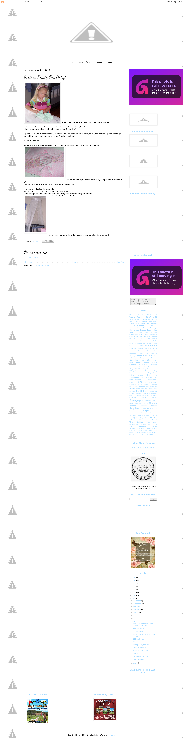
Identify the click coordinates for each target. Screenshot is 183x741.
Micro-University (140, 386)
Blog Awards (134, 330)
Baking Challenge (141, 323)
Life (140, 382)
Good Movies (153, 364)
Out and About (135, 395)
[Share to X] (48, 241)
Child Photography (135, 337)
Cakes (154, 330)
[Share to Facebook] (50, 241)
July (135, 615)
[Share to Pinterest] (53, 241)
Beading (154, 323)
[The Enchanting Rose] (143, 567)
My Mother (153, 391)
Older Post (120, 262)
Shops (142, 418)
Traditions (148, 428)
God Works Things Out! (141, 648)
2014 (134, 584)
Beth (151, 326)
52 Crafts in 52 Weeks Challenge (143, 316)
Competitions (133, 341)
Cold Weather (152, 338)
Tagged (150, 424)
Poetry (154, 400)
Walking (131, 432)
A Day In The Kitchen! (140, 650)
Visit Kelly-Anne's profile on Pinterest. (143, 447)
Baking (131, 323)
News (155, 393)
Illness (155, 375)
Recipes (154, 406)
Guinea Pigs (143, 367)
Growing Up (133, 367)
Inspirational (134, 377)
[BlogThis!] (46, 241)
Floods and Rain (143, 351)
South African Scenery (142, 420)
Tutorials (154, 428)
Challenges (153, 334)
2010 (134, 595)
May (135, 621)
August (136, 612)
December (137, 601)
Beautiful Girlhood (136, 326)
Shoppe (100, 62)
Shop (137, 418)
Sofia (131, 420)
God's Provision (142, 365)
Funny (142, 358)
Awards (131, 321)
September (137, 610)
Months (154, 386)
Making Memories (144, 384)
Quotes (153, 403)
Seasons (154, 411)
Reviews (150, 408)
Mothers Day (137, 653)
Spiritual (140, 422)
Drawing (145, 343)
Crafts (149, 341)
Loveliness (132, 384)
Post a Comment (32, 258)
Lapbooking (132, 382)
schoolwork (132, 437)
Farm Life (133, 351)
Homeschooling (134, 373)
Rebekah (143, 406)
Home (72, 62)
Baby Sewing (153, 321)
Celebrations (144, 334)
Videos (145, 430)
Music (142, 388)
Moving (138, 388)
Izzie (142, 377)
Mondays (149, 386)
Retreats (143, 408)
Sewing (132, 418)
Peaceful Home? (139, 628)
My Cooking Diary (151, 388)
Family (153, 348)
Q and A (145, 403)
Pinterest (148, 400)
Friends (139, 356)
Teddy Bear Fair (138, 659)
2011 (134, 592)
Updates (132, 430)
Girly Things (135, 362)
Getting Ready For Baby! (141, 645)
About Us (146, 319)
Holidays (149, 369)
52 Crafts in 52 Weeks (136, 315)
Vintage (150, 430)
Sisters (153, 417)
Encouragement (148, 345)
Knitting (154, 379)
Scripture (146, 411)
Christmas (146, 337)
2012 (134, 590)
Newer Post (28, 262)
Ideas (148, 375)
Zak (156, 435)
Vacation (139, 430)
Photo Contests (149, 398)
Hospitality (140, 375)
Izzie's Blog (149, 377)
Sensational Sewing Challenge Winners (143, 415)
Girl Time (154, 360)
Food (151, 351)
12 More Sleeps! (138, 639)
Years (151, 435)
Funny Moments (151, 358)
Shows (147, 418)
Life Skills (148, 382)
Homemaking (153, 371)
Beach (149, 323)
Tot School (140, 428)
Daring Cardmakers (135, 343)
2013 (134, 587)
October (136, 607)
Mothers (132, 388)
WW (155, 430)
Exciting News (143, 349)
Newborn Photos (148, 393)
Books (149, 330)
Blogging (143, 330)
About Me (138, 319)
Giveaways (146, 362)
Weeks (137, 433)
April (135, 663)
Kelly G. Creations (146, 379)
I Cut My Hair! (137, 642)
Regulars (134, 408)
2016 (134, 578)
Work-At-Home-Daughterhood (138, 435)
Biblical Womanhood (138, 328)
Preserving (138, 403)
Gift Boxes (142, 360)
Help (144, 369)
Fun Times (148, 355)
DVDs (155, 341)
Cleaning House (139, 338)
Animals (154, 319)
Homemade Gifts (141, 371)
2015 (134, 581)
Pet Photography (147, 395)
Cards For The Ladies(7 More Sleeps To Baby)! (143, 624)
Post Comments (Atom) (41, 265)
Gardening (133, 360)
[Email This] (43, 241)
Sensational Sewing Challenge (143, 413)
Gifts (148, 360)
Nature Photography (135, 393)
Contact (110, 62)
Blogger (112, 735)
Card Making (135, 332)
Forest (141, 353)
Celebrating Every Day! (141, 656)
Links (155, 382)
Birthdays (153, 328)
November (137, 604)
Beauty (147, 326)
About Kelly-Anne (85, 62)
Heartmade (138, 369)
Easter (151, 343)
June (135, 618)
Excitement (133, 349)
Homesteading (146, 373)
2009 (134, 598)
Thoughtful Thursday (147, 426)
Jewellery (137, 379)
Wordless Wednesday (149, 433)
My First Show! (138, 631)
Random (132, 406)
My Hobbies (142, 391)
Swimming (143, 424)
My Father (132, 391)
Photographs (136, 400)
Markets (154, 384)
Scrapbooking (138, 411)
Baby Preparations (141, 321)
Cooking (143, 341)
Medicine (132, 386)
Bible (155, 326)
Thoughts (132, 428)
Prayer (131, 403)
